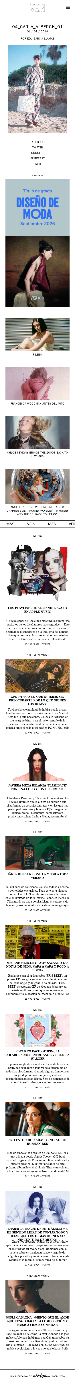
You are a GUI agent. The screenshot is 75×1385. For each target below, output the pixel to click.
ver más (46, 644)
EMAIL (38, 164)
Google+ (6, 1382)
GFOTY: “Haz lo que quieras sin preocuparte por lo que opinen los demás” (37, 701)
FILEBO (37, 355)
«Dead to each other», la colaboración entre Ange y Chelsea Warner (37, 1055)
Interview (33, 655)
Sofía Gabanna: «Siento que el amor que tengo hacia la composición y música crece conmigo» (37, 1321)
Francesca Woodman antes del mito (37, 404)
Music (37, 536)
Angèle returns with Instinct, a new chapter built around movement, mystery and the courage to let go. (37, 511)
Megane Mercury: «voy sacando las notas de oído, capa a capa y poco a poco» (37, 967)
